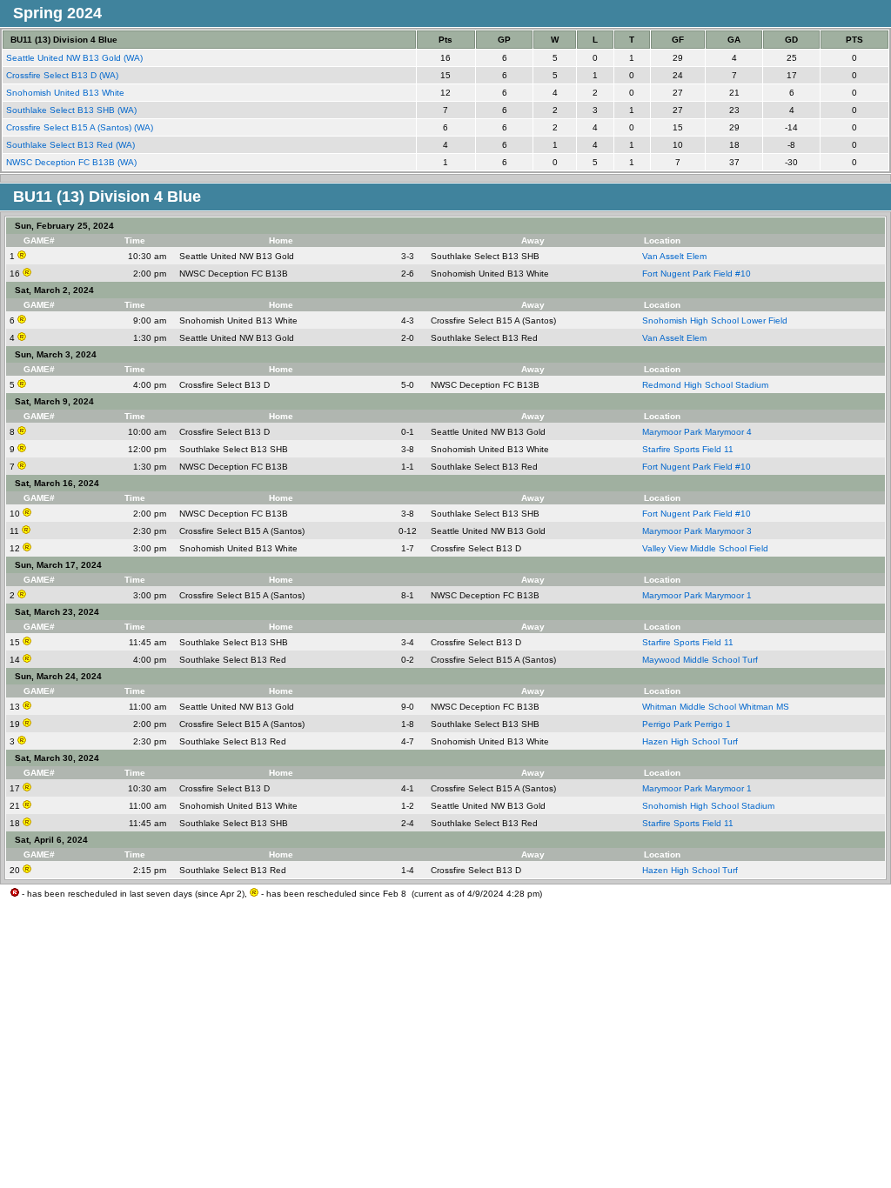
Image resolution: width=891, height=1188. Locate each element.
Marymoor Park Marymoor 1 (697, 595)
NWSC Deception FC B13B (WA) (72, 162)
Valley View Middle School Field (705, 548)
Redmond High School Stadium (705, 385)
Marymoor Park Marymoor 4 (697, 432)
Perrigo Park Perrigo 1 (686, 724)
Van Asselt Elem (674, 256)
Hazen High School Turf (690, 741)
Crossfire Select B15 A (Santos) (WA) (81, 127)
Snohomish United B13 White (66, 92)
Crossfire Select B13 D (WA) (63, 75)
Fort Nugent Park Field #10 (696, 273)
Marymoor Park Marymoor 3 (697, 531)
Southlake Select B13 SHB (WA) (72, 110)
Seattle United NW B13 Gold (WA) (75, 58)
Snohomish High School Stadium (708, 806)
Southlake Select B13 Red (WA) (71, 145)
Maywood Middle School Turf (700, 659)
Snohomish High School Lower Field (714, 320)
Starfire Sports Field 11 (688, 449)
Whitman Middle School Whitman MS (715, 706)
